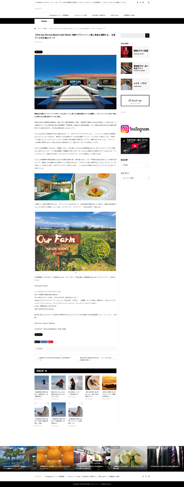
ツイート (123, 112)
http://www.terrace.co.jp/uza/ (44, 309)
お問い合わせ (115, 15)
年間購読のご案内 (129, 15)
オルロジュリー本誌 (81, 15)
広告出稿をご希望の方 (98, 15)
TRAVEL (44, 21)
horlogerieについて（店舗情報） (59, 15)
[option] (18, 459)
